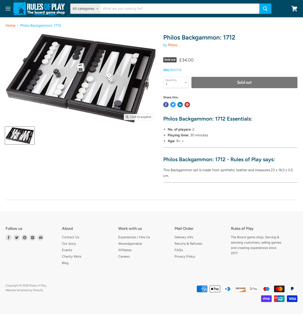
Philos (172, 45)
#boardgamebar (130, 244)
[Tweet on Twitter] (173, 104)
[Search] (265, 9)
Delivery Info (184, 237)
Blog (65, 263)
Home (10, 26)
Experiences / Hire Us (134, 237)
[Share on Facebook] (166, 104)
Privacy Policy (185, 256)
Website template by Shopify (24, 290)
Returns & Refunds (188, 244)
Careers (124, 256)
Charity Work (71, 256)
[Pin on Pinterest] (187, 104)
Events (67, 250)
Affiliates (125, 250)
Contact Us (70, 237)
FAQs (179, 250)
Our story (69, 244)
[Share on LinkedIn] (180, 104)
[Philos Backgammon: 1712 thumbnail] (19, 135)
